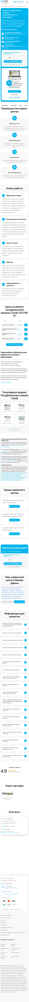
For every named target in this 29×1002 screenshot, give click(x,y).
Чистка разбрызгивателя (7, 472)
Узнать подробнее (14, 506)
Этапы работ (14, 105)
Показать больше (14, 429)
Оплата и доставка (6, 917)
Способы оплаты (5, 935)
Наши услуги (4, 930)
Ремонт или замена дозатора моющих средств (12, 474)
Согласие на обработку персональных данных (13, 932)
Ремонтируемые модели (7, 927)
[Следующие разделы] (28, 105)
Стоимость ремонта (6, 915)
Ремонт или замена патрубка (20, 472)
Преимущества (5, 105)
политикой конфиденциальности (14, 567)
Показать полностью (6, 382)
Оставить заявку (19, 601)
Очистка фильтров (18, 477)
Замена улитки (17, 478)
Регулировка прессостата (7, 475)
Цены (20, 105)
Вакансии (3, 922)
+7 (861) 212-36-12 (18, 1)
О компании (4, 925)
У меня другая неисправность (14, 344)
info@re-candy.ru (8, 883)
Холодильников (15, 952)
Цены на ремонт (14, 91)
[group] (7, 795)
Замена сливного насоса (15, 480)
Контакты (3, 920)
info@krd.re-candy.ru (9, 826)
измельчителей (15, 956)
